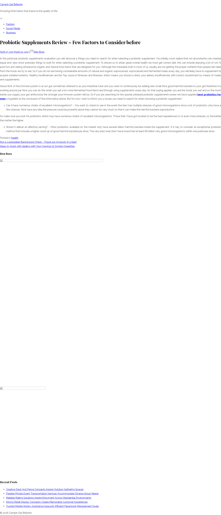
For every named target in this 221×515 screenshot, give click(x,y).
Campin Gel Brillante (11, 4)
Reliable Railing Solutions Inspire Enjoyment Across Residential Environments (48, 497)
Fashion (10, 24)
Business (11, 32)
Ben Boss (39, 51)
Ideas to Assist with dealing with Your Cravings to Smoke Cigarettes (37, 146)
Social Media (13, 28)
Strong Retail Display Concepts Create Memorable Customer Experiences (47, 502)
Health (14, 137)
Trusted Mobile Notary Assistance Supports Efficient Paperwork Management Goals (52, 506)
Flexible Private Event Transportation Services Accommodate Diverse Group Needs (52, 493)
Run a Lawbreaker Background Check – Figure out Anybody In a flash (38, 142)
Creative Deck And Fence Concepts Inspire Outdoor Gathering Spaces (45, 489)
